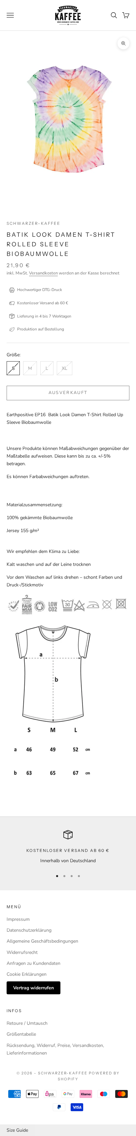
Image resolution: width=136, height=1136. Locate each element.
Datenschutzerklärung (29, 930)
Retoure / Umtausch (27, 1023)
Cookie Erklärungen (27, 974)
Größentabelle (21, 1034)
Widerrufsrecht (22, 952)
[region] (68, 847)
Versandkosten (43, 273)
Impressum (18, 919)
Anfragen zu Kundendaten (33, 963)
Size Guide (17, 1130)
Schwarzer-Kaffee (34, 223)
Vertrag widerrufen (33, 988)
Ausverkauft (68, 393)
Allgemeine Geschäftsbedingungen (42, 941)
